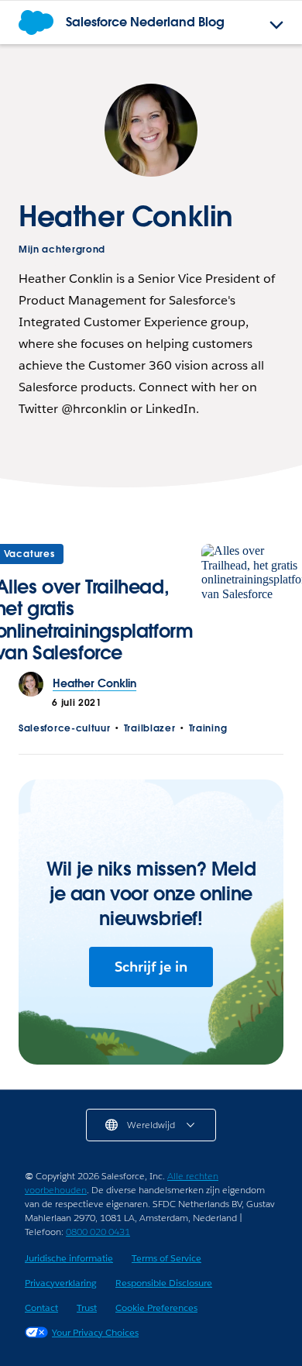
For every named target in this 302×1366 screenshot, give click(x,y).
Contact (41, 1307)
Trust (87, 1307)
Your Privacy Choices (95, 1332)
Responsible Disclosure (163, 1282)
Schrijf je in (151, 966)
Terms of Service (166, 1257)
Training (208, 728)
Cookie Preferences (156, 1307)
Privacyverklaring (61, 1282)
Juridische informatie (69, 1257)
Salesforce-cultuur (65, 728)
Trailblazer (150, 728)
